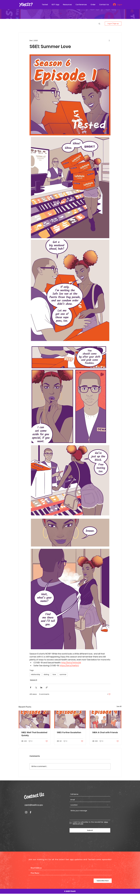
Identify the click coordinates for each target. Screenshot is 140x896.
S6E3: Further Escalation (69, 732)
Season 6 (33, 680)
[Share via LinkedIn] (41, 687)
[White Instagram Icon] (26, 812)
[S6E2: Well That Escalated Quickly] (34, 719)
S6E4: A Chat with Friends (105, 732)
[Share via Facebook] (31, 687)
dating (46, 674)
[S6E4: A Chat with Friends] (105, 719)
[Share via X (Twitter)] (36, 687)
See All (119, 706)
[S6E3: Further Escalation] (70, 719)
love (54, 674)
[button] (99, 23)
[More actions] (109, 40)
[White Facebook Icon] (30, 812)
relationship (35, 674)
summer (63, 674)
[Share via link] (47, 687)
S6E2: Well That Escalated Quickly (34, 734)
